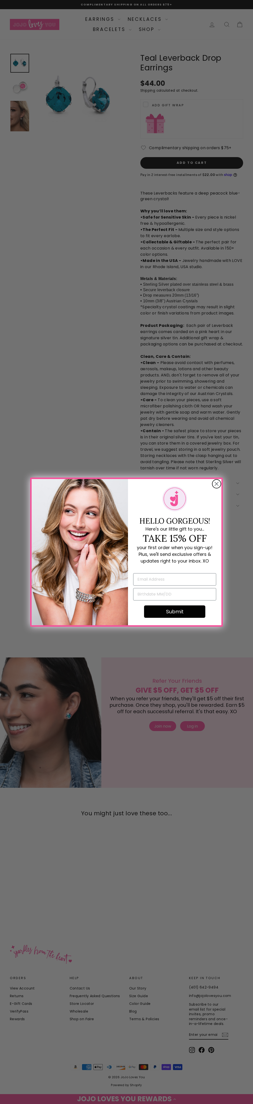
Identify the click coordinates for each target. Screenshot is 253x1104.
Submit (175, 611)
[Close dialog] (216, 484)
